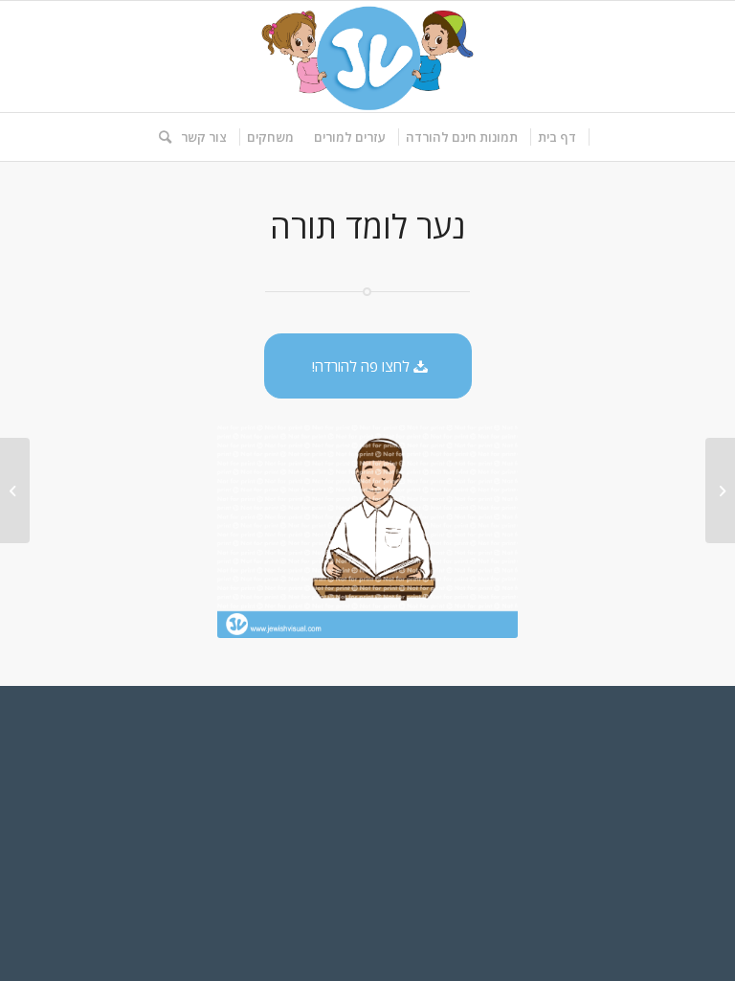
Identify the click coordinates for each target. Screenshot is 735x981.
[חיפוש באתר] (160, 137)
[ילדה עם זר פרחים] (720, 490)
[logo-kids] (367, 56)
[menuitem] (557, 137)
